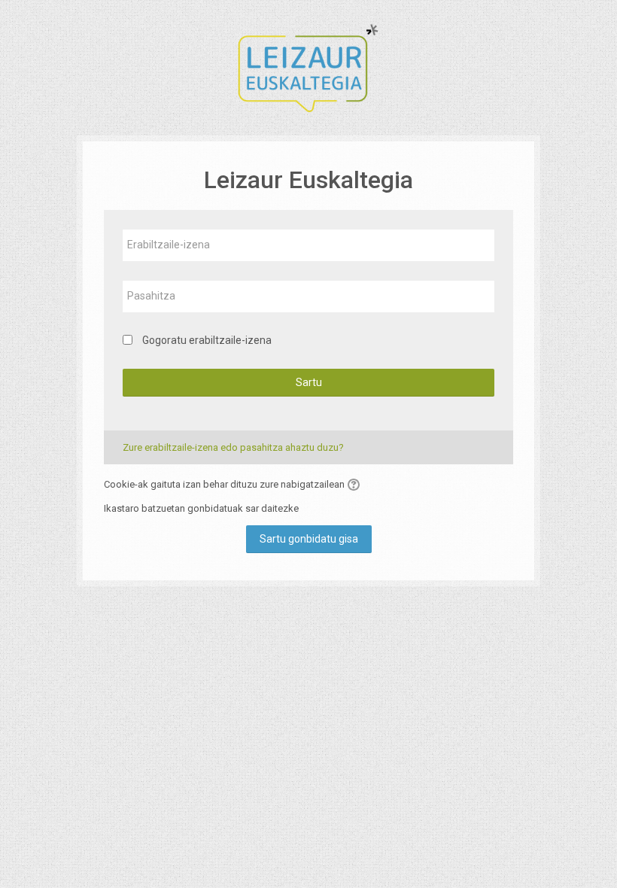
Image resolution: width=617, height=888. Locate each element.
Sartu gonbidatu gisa (309, 539)
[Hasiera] (308, 66)
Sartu (309, 382)
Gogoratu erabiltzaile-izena (207, 340)
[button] (356, 484)
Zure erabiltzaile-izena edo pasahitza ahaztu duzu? (233, 447)
